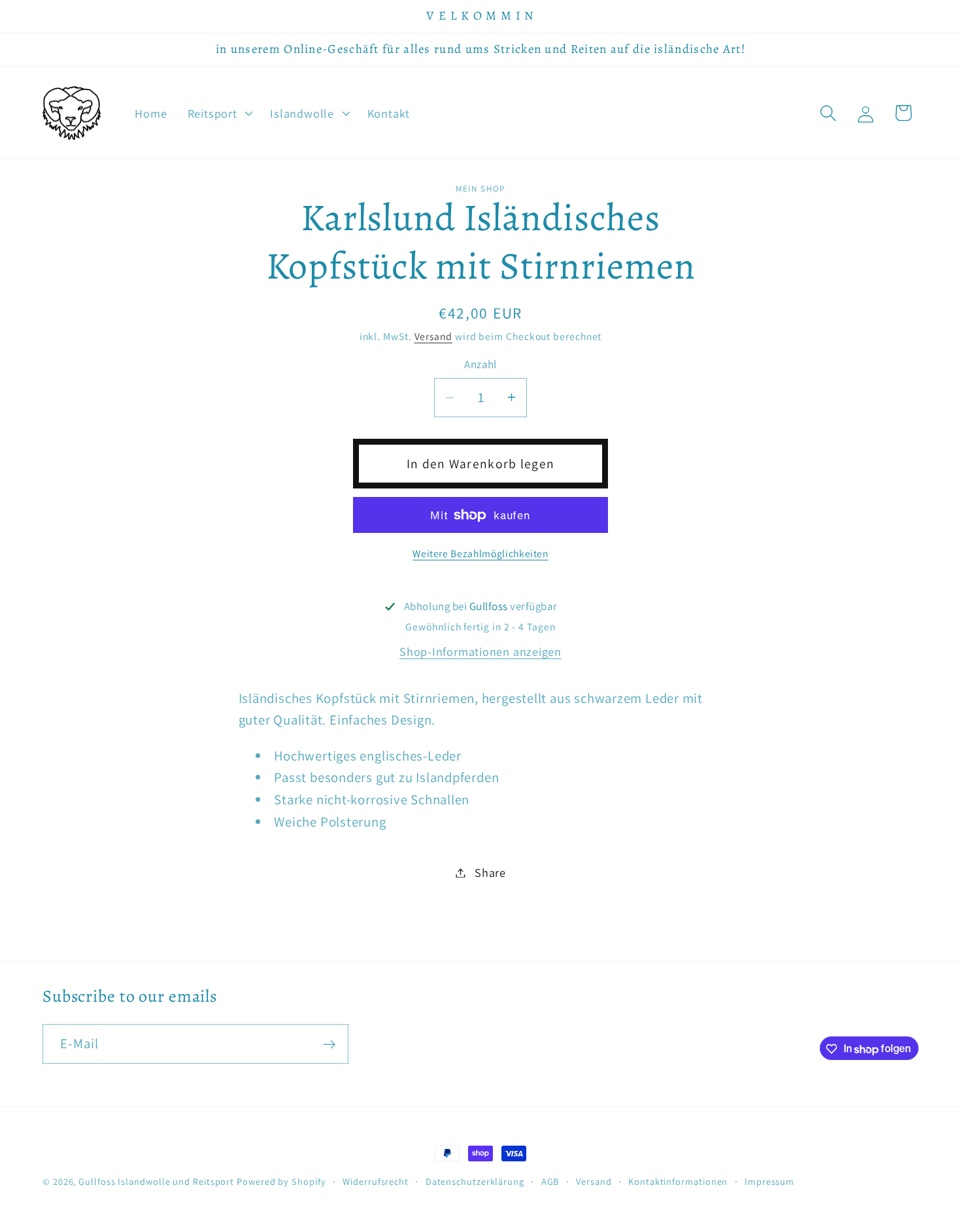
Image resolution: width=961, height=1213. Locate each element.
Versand (433, 336)
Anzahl (480, 364)
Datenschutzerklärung (475, 1181)
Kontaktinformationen (678, 1181)
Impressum (769, 1181)
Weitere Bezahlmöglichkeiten (480, 553)
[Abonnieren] (329, 1045)
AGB (550, 1181)
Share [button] (490, 872)
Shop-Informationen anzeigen (480, 651)
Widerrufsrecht (376, 1181)
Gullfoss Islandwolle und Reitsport (156, 1181)
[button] (218, 113)
